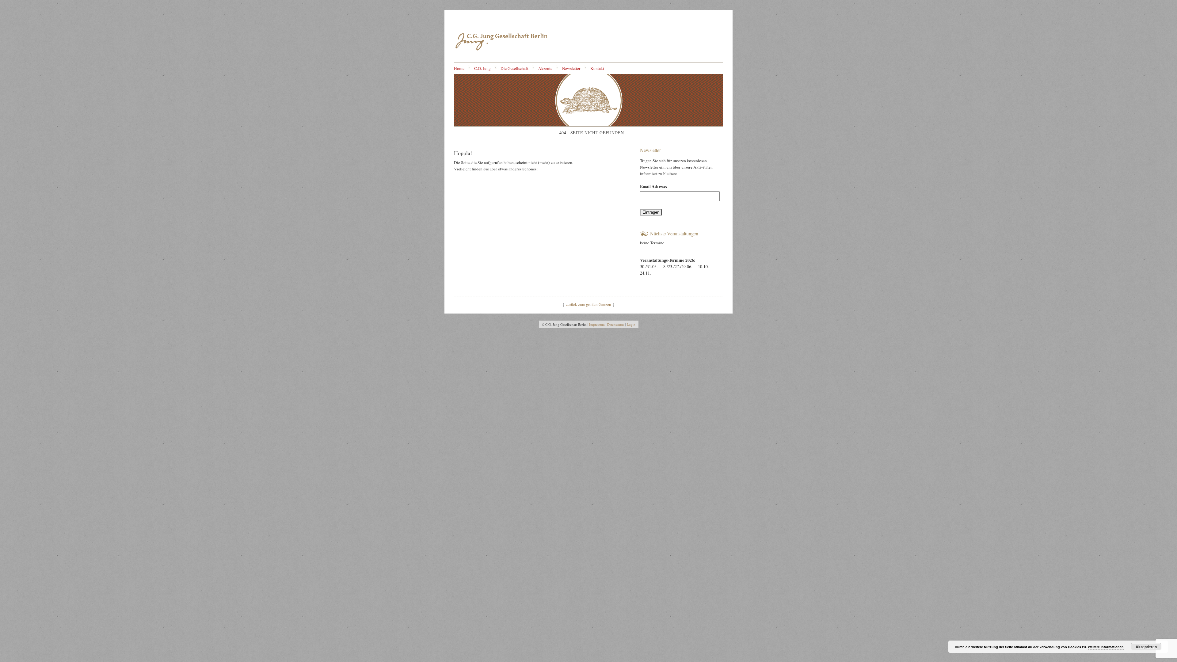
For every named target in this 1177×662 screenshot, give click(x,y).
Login (631, 324)
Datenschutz (615, 324)
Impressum (597, 324)
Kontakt (597, 68)
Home (459, 68)
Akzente (545, 68)
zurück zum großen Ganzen (588, 304)
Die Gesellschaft (514, 68)
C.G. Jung (482, 68)
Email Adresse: (653, 186)
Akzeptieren (1146, 646)
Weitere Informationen (1106, 647)
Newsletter (571, 68)
